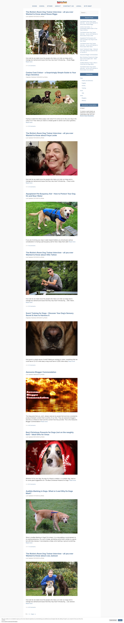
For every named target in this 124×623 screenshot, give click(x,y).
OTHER (50, 6)
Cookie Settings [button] (113, 620)
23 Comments (32, 186)
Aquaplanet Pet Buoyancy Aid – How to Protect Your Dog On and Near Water (50, 195)
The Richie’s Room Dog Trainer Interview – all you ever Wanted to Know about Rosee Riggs (49, 13)
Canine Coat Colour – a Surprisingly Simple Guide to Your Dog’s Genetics (51, 73)
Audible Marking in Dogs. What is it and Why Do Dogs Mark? (49, 492)
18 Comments (31, 245)
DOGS (34, 6)
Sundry (83, 85)
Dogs (81, 78)
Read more (29, 62)
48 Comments (32, 425)
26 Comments (32, 126)
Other (81, 95)
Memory (84, 100)
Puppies (84, 83)
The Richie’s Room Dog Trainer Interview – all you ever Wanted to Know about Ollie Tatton (49, 253)
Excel (81, 90)
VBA (83, 93)
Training (84, 88)
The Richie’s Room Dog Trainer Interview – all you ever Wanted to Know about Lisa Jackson (49, 555)
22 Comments (32, 365)
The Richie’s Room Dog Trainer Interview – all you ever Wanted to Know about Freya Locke (49, 134)
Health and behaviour (87, 80)
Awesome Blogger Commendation (41, 372)
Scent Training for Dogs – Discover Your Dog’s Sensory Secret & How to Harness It (49, 314)
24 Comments (32, 65)
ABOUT (58, 6)
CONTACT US (68, 6)
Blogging (84, 98)
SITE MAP (88, 6)
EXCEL (42, 6)
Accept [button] (120, 620)
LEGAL (78, 6)
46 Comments (32, 607)
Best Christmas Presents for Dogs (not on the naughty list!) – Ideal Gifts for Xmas (50, 433)
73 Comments (32, 546)
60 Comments (32, 484)
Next (33, 614)
